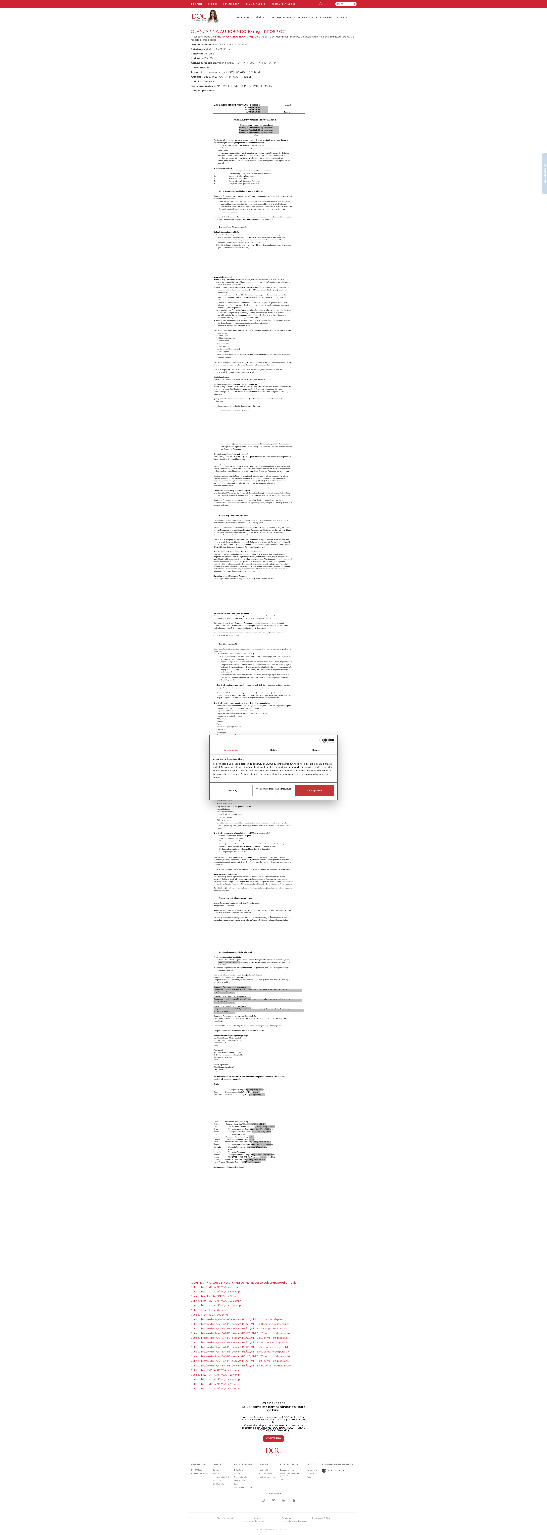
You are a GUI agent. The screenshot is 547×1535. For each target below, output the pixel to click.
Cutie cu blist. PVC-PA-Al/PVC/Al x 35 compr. (216, 1384)
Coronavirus (217, 1470)
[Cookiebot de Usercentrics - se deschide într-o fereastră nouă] (321, 740)
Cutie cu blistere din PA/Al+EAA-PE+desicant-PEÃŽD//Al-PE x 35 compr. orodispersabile (240, 1342)
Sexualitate (284, 1479)
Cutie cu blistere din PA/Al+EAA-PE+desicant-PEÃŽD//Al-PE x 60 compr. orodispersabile (240, 1351)
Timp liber (310, 1473)
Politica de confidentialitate (253, 1521)
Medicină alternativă (221, 1477)
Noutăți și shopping (266, 1473)
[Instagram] (263, 1500)
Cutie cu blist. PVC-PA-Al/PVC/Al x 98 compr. (216, 1301)
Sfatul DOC (217, 1480)
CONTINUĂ (273, 1438)
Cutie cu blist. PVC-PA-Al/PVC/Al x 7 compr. (215, 1370)
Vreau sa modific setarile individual (273, 789)
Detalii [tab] (273, 750)
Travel (309, 1477)
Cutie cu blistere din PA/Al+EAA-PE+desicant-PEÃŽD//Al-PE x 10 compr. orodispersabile (240, 1324)
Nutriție (237, 1473)
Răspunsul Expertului (199, 1473)
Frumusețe (304, 17)
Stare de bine (312, 1470)
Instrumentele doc (284, 4)
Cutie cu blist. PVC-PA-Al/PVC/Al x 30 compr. (216, 1379)
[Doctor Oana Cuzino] (205, 17)
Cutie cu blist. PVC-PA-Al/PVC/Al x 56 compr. (216, 1287)
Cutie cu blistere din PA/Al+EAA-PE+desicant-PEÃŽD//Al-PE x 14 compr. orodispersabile (240, 1328)
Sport (236, 1484)
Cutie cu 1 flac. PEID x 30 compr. (209, 1310)
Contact (257, 1518)
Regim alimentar (240, 1477)
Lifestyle (347, 17)
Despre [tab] (316, 750)
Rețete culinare (240, 1480)
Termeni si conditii (225, 1518)
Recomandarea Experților (337, 1464)
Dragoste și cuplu (287, 1470)
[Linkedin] (284, 1500)
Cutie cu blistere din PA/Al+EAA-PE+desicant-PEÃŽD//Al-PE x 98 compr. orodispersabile (240, 1361)
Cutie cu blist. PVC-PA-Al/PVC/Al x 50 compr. (216, 1388)
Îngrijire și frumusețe (267, 1477)
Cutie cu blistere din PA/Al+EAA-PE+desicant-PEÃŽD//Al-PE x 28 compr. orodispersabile (240, 1333)
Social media (273, 1493)
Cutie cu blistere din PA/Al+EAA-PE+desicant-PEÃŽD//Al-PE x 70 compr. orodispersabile (240, 1356)
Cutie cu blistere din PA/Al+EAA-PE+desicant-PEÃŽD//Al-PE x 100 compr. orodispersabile (241, 1365)
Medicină (216, 1473)
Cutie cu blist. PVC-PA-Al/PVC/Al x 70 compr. (216, 1291)
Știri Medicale (218, 1484)
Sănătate (262, 17)
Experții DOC (243, 17)
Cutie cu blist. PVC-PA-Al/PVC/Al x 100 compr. (216, 1305)
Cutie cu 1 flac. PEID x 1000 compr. (210, 1314)
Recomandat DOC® (321, 1518)
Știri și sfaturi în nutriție (243, 1487)
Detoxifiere (238, 1470)
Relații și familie (326, 17)
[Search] (355, 4)
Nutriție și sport (282, 17)
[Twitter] (273, 1500)
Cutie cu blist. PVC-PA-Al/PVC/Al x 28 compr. (216, 1374)
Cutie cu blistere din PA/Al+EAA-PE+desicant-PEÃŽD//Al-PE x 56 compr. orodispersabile (240, 1347)
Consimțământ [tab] (231, 750)
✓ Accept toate (314, 790)
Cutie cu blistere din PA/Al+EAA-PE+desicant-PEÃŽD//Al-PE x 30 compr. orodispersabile (240, 1338)
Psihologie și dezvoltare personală (289, 1474)
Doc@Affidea (196, 1470)
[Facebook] (253, 1500)
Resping (233, 790)
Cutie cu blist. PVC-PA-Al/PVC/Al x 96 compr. (216, 1296)
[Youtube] (294, 1500)
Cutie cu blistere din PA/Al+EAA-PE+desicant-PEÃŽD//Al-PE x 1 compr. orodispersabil (238, 1319)
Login (327, 4)
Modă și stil (263, 1470)
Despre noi (286, 1518)
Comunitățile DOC (255, 4)
